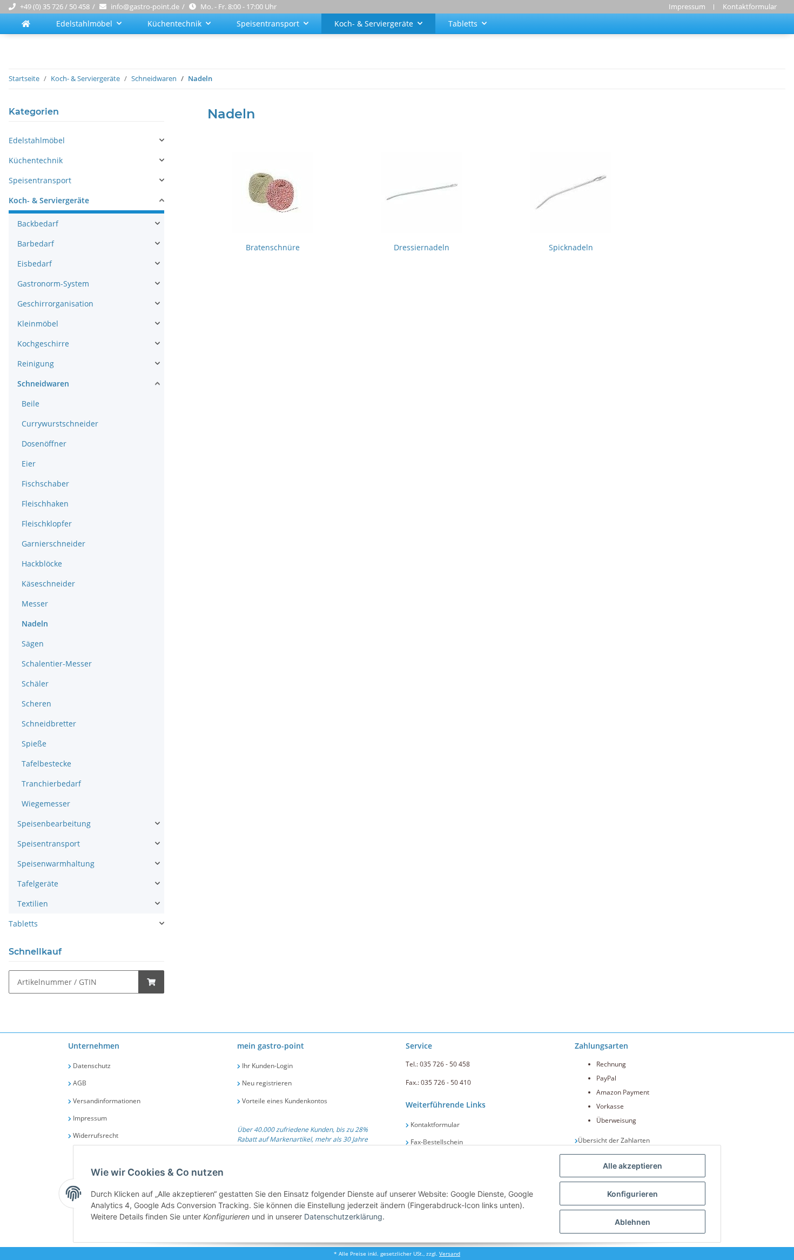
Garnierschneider (53, 543)
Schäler (35, 683)
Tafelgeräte (37, 883)
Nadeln (35, 623)
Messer (35, 603)
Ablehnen (632, 1221)
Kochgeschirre (43, 343)
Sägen (33, 643)
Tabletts (23, 923)
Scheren (36, 703)
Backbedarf (37, 223)
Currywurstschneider (60, 423)
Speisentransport (40, 180)
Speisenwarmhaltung (56, 863)
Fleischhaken (45, 503)
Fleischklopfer (47, 523)
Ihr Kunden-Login (266, 1065)
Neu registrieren (266, 1083)
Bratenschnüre (273, 247)
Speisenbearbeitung (54, 823)
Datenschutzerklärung (343, 1216)
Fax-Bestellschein (436, 1141)
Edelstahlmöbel (37, 140)
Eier (29, 463)
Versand (449, 1253)
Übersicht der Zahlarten (614, 1140)
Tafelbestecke (46, 763)
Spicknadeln (571, 247)
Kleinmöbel (37, 323)
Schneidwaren (43, 383)
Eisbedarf (34, 263)
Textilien (32, 903)
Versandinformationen (105, 1100)
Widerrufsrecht (94, 1135)
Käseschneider (48, 583)
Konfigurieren (632, 1193)
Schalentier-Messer (57, 663)
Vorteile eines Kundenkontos (283, 1100)
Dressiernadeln (421, 247)
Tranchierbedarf (51, 783)
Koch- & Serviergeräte (49, 200)
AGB (78, 1083)
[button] (86, 140)
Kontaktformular (750, 6)
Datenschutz (91, 1065)
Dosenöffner (44, 443)
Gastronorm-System (53, 283)
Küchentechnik (36, 160)
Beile (30, 403)
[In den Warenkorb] (151, 982)
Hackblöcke (42, 563)
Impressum (687, 6)
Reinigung (35, 363)
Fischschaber (45, 483)
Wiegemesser (46, 803)
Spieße (34, 743)
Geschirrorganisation (55, 303)
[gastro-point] (26, 24)
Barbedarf (35, 243)
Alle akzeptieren (632, 1165)
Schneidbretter (49, 723)
